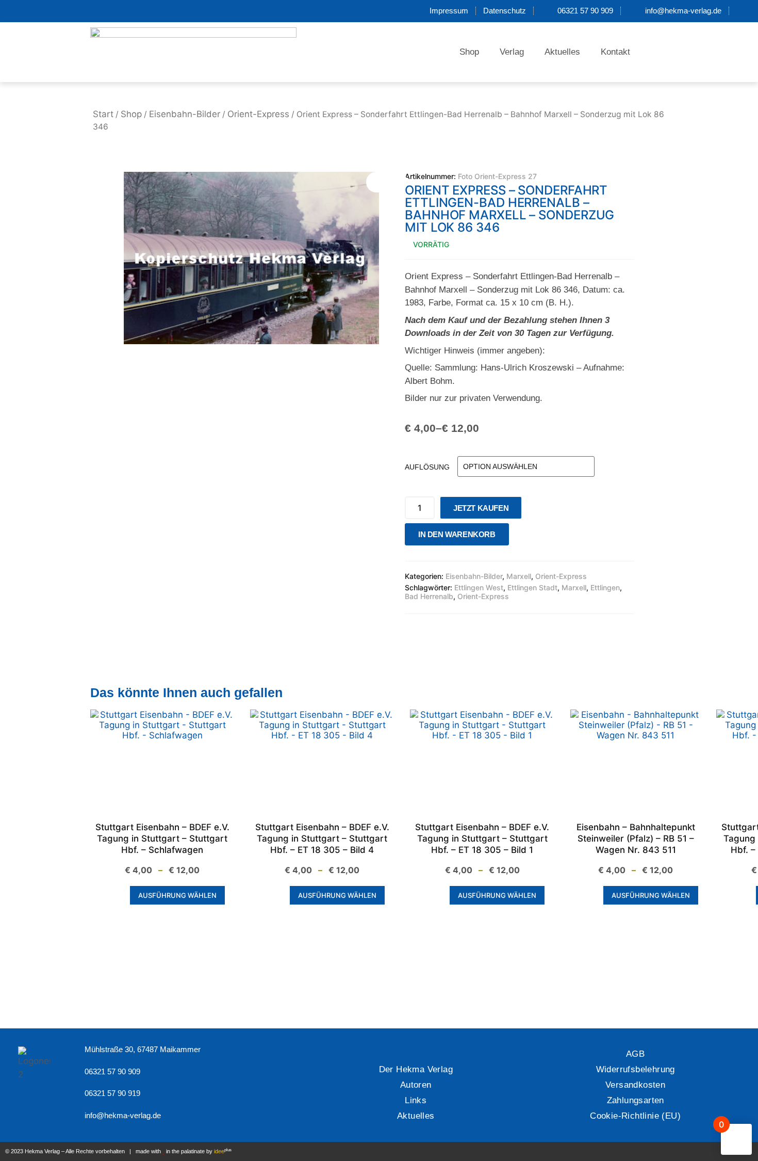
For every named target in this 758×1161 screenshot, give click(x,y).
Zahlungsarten (635, 1100)
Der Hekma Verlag (416, 1069)
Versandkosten (635, 1085)
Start (103, 114)
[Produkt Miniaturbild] (386, 182)
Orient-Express (258, 114)
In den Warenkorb (457, 534)
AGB (635, 1054)
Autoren (416, 1085)
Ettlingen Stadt (532, 587)
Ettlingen (605, 587)
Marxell (518, 576)
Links (415, 1100)
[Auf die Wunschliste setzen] (520, 536)
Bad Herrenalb (429, 596)
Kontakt (615, 52)
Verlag (512, 52)
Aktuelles (562, 52)
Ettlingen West (478, 587)
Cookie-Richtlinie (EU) (635, 1116)
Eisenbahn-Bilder (184, 114)
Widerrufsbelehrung (635, 1069)
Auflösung (427, 467)
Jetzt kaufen (480, 508)
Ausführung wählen (177, 895)
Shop (469, 52)
